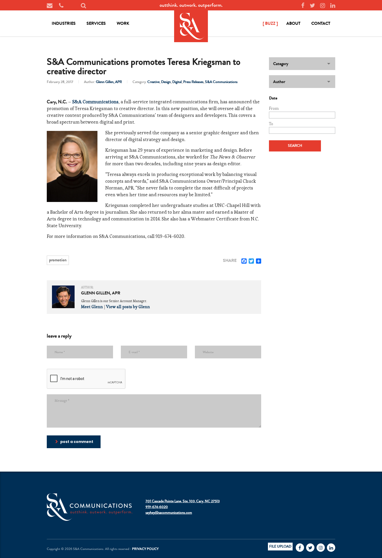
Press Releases (193, 82)
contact (320, 23)
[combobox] (302, 63)
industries (64, 23)
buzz (270, 23)
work (123, 23)
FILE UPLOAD (280, 546)
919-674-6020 (157, 507)
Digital (177, 82)
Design (166, 82)
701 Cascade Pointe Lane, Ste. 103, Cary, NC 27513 (183, 501)
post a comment (76, 441)
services (96, 23)
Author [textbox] (279, 82)
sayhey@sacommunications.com (169, 512)
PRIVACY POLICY (145, 549)
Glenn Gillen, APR (109, 82)
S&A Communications (221, 82)
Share (229, 260)
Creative (153, 82)
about (293, 23)
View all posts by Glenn (128, 306)
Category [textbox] (280, 64)
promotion (58, 260)
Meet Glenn (92, 306)
